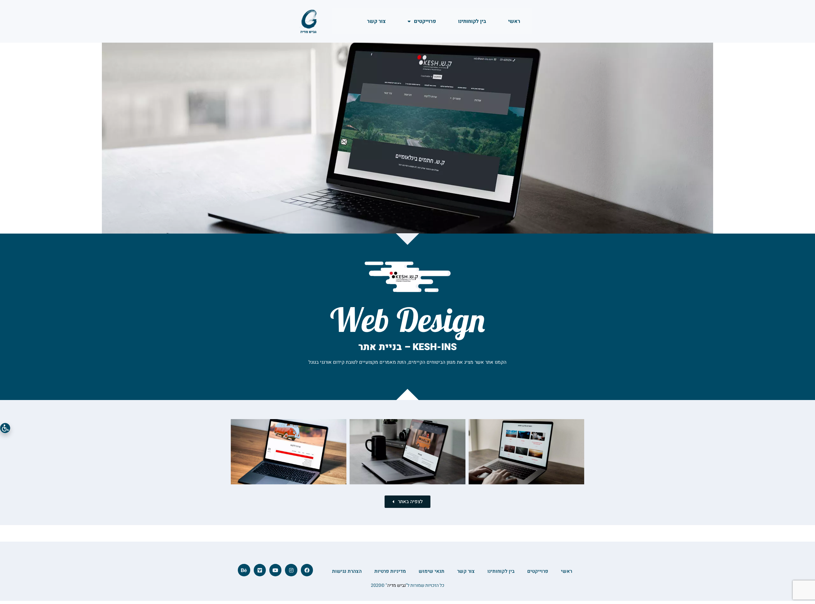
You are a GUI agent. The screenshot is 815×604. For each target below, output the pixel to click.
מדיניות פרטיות (390, 571)
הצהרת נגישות (347, 571)
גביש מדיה (396, 585)
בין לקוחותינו (472, 21)
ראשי (514, 21)
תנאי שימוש (431, 571)
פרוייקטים (425, 21)
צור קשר (376, 21)
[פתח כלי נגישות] (5, 428)
